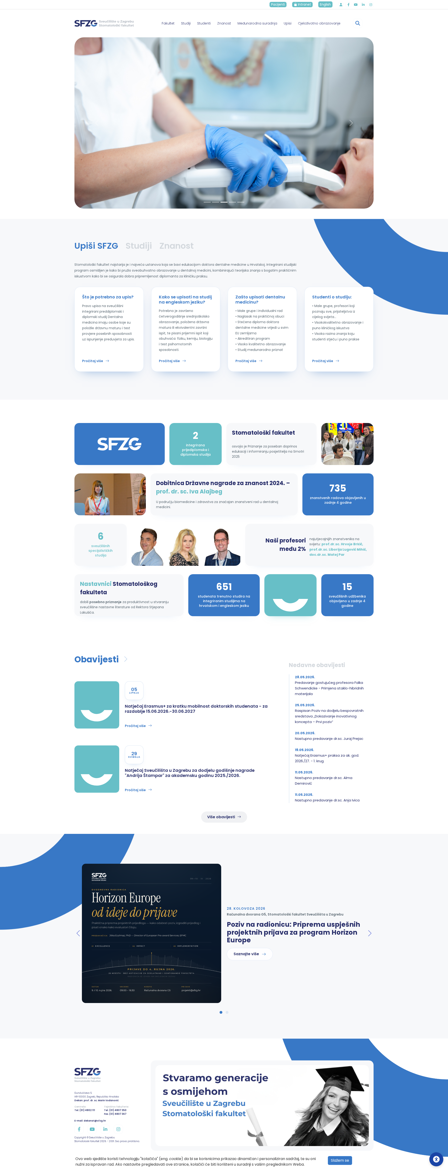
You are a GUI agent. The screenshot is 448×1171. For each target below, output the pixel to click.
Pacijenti (278, 4)
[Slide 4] (240, 202)
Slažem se (340, 1160)
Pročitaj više (92, 361)
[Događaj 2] (227, 1012)
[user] (341, 4)
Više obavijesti (221, 817)
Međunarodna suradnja (257, 23)
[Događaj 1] (221, 1012)
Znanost (224, 23)
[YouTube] (356, 4)
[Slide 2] (224, 202)
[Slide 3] (232, 202)
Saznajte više (246, 954)
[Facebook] (348, 4)
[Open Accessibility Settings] (436, 1159)
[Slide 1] (215, 202)
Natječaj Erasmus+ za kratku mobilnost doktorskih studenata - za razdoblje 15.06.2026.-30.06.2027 (196, 708)
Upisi (287, 23)
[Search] (357, 23)
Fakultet (168, 23)
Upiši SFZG (96, 246)
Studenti (204, 23)
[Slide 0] (207, 202)
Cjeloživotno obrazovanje (319, 23)
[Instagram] (371, 4)
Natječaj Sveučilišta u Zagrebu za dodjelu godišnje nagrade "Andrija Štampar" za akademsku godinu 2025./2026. (190, 772)
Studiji (186, 23)
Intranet (304, 4)
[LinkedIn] (363, 4)
